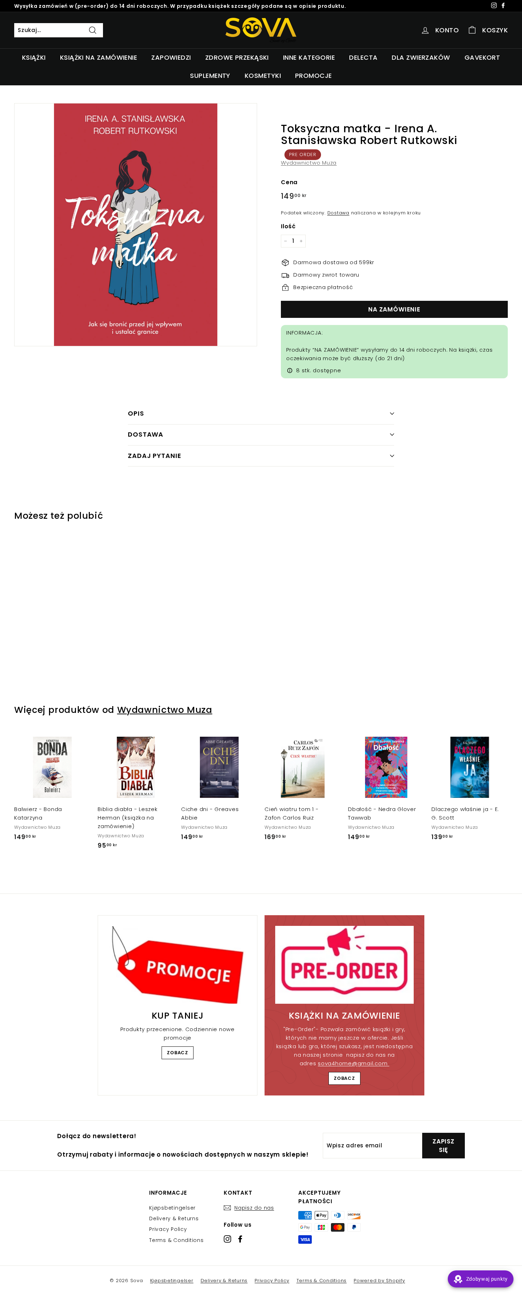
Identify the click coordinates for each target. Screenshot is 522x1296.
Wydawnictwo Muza (309, 162)
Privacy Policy (168, 1229)
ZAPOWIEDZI (171, 57)
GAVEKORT (482, 57)
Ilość (288, 226)
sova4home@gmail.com (353, 1063)
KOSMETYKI (263, 75)
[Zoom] (136, 224)
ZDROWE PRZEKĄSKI (237, 57)
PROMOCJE (313, 75)
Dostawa (338, 213)
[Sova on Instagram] (227, 1238)
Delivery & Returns (174, 1218)
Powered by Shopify (379, 1280)
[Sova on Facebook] (240, 1238)
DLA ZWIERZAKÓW (421, 57)
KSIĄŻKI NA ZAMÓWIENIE (98, 57)
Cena (289, 182)
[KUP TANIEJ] (177, 965)
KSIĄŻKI (34, 57)
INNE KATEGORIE (309, 57)
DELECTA (363, 57)
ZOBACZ (177, 1052)
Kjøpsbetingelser (172, 1207)
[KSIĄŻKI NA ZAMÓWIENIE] (344, 965)
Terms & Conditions (176, 1240)
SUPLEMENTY (210, 75)
